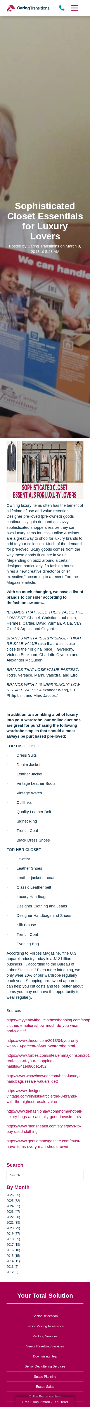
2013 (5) (12, 1266)
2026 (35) (13, 1195)
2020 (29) (13, 1228)
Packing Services (45, 1336)
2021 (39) (13, 1222)
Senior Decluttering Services (45, 1366)
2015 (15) (13, 1256)
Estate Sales (45, 1386)
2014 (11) (13, 1261)
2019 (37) (13, 1233)
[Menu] (74, 8)
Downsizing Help (45, 1356)
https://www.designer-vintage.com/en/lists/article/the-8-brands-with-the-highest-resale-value (42, 1096)
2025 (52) (13, 1201)
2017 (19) (13, 1244)
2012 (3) (12, 1272)
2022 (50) (13, 1217)
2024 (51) (13, 1206)
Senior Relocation (45, 1316)
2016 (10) (13, 1250)
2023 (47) (13, 1211)
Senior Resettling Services (45, 1346)
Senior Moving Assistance (45, 1326)
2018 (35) (13, 1239)
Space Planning (45, 1376)
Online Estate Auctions (45, 1396)
